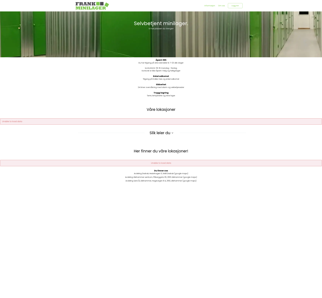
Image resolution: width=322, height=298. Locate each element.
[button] (235, 5)
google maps (181, 173)
